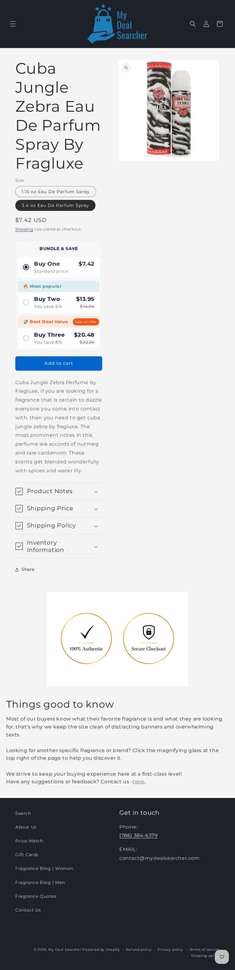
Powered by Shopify (101, 949)
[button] (13, 24)
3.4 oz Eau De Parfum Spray (55, 205)
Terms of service (204, 949)
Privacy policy (170, 949)
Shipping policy (205, 955)
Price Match (29, 841)
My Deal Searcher (64, 949)
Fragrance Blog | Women (44, 868)
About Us (26, 827)
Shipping (24, 229)
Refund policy (138, 949)
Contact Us (28, 910)
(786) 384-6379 (138, 835)
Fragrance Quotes (36, 896)
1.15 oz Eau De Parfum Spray (56, 191)
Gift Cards (27, 854)
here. (139, 782)
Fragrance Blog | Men (40, 882)
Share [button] (28, 569)
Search (23, 813)
